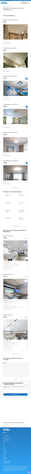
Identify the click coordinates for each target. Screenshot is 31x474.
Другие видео (15, 378)
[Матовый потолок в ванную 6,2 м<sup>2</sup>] (15, 60)
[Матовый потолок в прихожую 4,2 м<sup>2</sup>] (15, 32)
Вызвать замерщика (6, 435)
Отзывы (4, 446)
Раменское (4, 6)
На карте (19, 425)
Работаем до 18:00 (27, 0)
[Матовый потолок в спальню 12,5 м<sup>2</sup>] (15, 116)
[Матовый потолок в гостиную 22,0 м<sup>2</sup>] (15, 172)
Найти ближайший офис (6, 440)
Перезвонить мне (15, 394)
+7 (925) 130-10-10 (24, 3)
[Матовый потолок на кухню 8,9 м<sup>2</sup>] (15, 88)
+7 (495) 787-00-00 (24, 2)
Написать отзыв (5, 441)
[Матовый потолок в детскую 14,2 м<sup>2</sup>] (15, 144)
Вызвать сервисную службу (7, 438)
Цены (4, 444)
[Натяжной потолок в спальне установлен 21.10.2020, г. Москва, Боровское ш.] (22, 205)
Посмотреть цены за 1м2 (15, 187)
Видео (4, 449)
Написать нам (15, 0)
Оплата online (21, 0)
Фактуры (8, 6)
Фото (4, 443)
